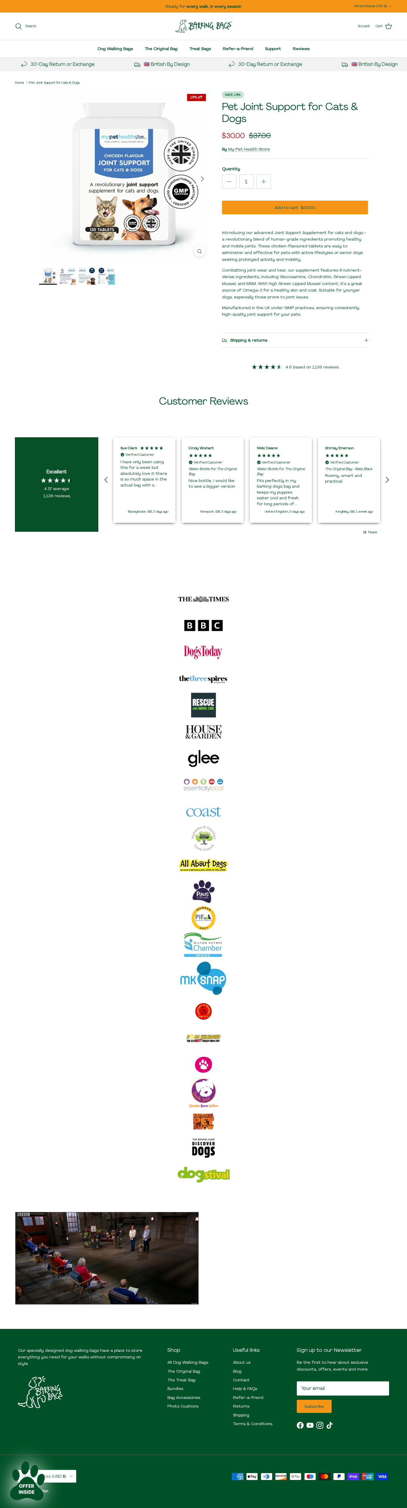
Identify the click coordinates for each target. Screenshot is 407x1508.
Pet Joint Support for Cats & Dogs (54, 82)
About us (242, 1362)
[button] (106, 480)
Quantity (231, 168)
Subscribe (314, 1406)
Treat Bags (200, 48)
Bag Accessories (183, 1397)
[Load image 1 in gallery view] (124, 176)
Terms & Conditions (252, 1423)
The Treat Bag (181, 1380)
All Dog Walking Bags (187, 1362)
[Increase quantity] (264, 181)
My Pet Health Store (249, 149)
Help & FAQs (245, 1388)
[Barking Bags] (203, 26)
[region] (246, 480)
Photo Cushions (182, 1406)
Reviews (301, 48)
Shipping (241, 1415)
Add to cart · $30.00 (295, 207)
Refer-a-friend (238, 48)
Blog (237, 1371)
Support (273, 48)
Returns (241, 1406)
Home (19, 82)
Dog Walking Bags (115, 48)
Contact (241, 1380)
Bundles (175, 1388)
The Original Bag (161, 48)
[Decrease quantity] (229, 181)
